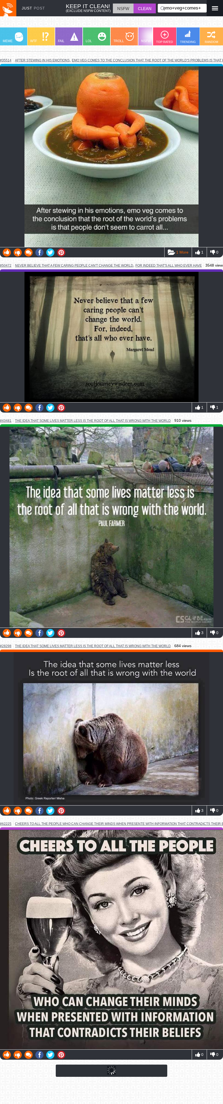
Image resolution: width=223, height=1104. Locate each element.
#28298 (5, 646)
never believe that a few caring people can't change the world (74, 265)
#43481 (5, 421)
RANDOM (211, 41)
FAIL (61, 41)
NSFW (146, 41)
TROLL (118, 41)
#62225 (5, 824)
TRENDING (188, 41)
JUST (33, 8)
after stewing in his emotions (42, 60)
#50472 (5, 265)
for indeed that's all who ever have (168, 265)
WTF (33, 41)
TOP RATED (164, 41)
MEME (8, 41)
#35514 (5, 60)
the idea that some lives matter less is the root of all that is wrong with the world (93, 420)
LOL (89, 41)
